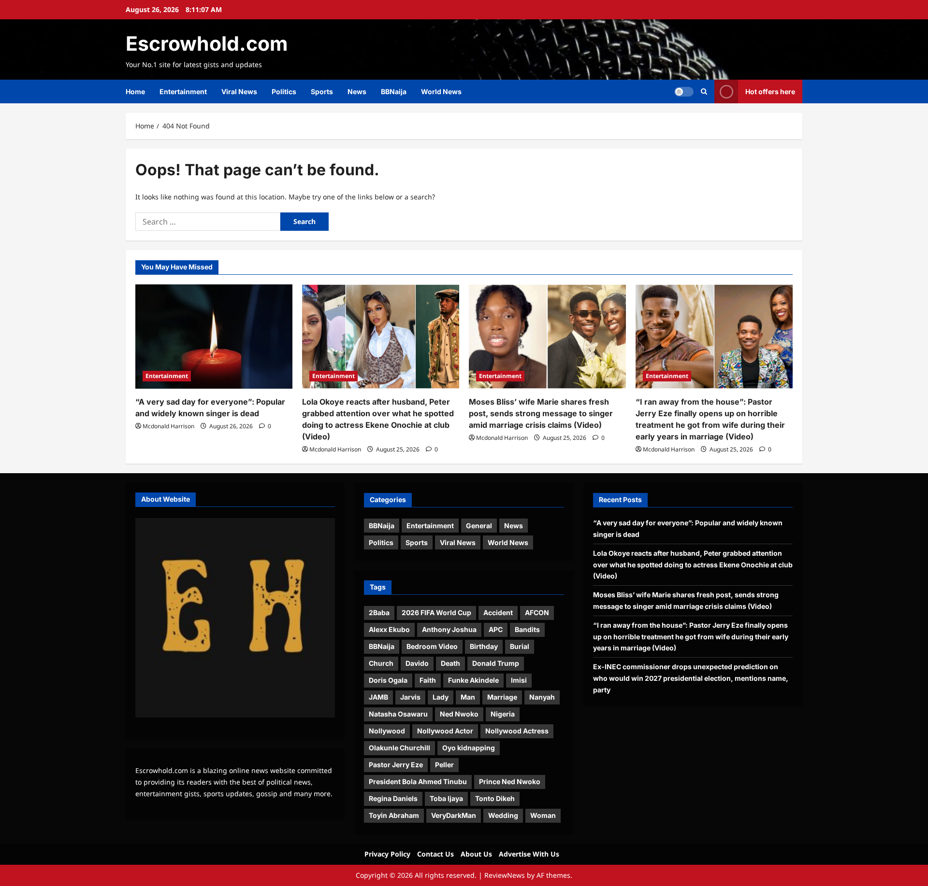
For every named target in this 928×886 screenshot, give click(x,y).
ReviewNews (504, 875)
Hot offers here (770, 91)
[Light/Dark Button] (684, 92)
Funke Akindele (473, 680)
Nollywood (387, 731)
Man (468, 697)
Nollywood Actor (445, 731)
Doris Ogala (388, 680)
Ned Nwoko (459, 714)
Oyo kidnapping (468, 748)
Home (135, 91)
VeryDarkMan (453, 815)
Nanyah (542, 697)
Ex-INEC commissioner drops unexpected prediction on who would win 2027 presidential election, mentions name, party (690, 678)
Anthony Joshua (449, 629)
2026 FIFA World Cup (436, 612)
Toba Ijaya (446, 798)
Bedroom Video (432, 646)
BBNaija (393, 91)
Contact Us (435, 853)
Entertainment (183, 91)
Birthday (484, 646)
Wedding (503, 815)
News (357, 91)
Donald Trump (495, 663)
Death (450, 663)
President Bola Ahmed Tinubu (418, 781)
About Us (476, 853)
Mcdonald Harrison (168, 426)
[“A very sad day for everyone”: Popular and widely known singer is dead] (213, 336)
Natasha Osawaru (398, 714)
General (479, 525)
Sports (322, 91)
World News (441, 91)
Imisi (519, 680)
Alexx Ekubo (389, 629)
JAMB (378, 697)
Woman (543, 815)
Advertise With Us (529, 853)
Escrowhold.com (207, 43)
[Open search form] (704, 91)
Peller (444, 764)
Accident (498, 612)
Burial (519, 646)
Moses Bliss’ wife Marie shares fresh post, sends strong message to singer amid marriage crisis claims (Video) (541, 413)
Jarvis (410, 697)
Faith (428, 680)
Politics (284, 91)
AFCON (537, 612)
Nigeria (503, 714)
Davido (417, 663)
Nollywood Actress (517, 731)
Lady (441, 697)
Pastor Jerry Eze (396, 764)
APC (496, 629)
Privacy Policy (387, 853)
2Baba (379, 612)
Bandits (527, 629)
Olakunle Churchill (399, 748)
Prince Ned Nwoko (509, 781)
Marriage (502, 697)
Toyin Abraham (394, 815)
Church (381, 663)
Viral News (239, 91)
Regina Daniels (393, 798)
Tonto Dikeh (495, 798)
